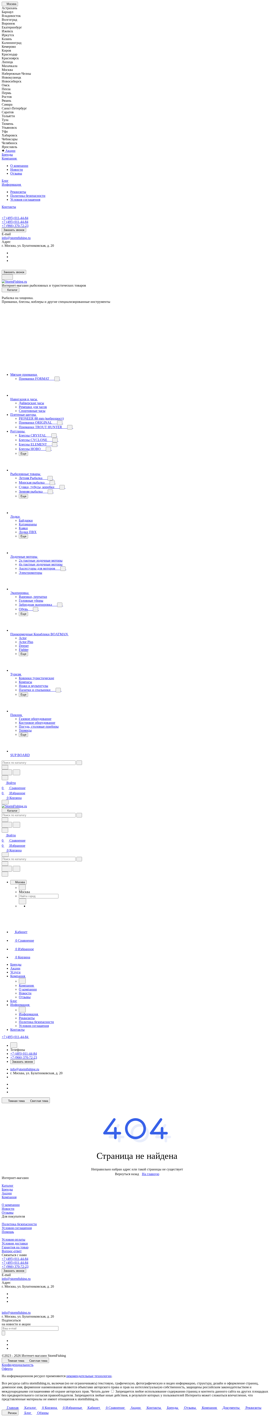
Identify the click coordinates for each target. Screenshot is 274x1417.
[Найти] (16, 772)
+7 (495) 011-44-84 (15, 218)
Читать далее (100, 1391)
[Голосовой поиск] (7, 772)
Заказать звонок (13, 230)
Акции (7, 1193)
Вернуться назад (127, 1174)
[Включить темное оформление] (7, 277)
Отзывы (16, 173)
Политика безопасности (27, 196)
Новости (16, 169)
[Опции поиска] (5, 767)
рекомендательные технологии (89, 1376)
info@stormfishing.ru (16, 238)
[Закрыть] (5, 874)
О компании (19, 166)
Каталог (7, 1185)
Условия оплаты (13, 1239)
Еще (23, 453)
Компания (9, 1197)
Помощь (8, 1232)
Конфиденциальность (17, 1365)
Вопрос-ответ (12, 1251)
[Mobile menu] (5, 854)
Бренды (7, 1189)
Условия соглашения (25, 199)
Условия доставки (15, 1243)
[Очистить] (79, 762)
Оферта (7, 1369)
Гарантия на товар (15, 1247)
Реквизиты (18, 192)
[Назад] (22, 887)
